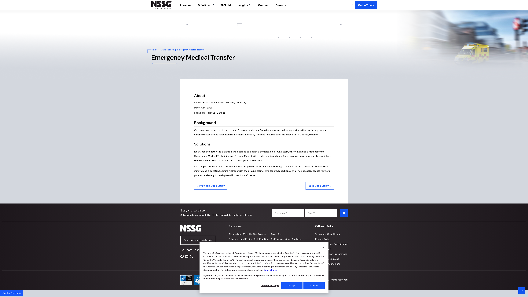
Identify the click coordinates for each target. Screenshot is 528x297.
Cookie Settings (11, 293)
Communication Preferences (331, 254)
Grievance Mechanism (327, 263)
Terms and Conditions (327, 234)
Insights (243, 5)
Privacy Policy (323, 239)
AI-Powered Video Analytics (286, 239)
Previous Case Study (212, 185)
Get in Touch (366, 5)
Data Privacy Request (327, 259)
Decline (314, 285)
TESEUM (226, 5)
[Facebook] (182, 258)
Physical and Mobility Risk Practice (248, 234)
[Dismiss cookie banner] (324, 248)
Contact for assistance (197, 240)
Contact (263, 5)
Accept (291, 285)
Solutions (204, 5)
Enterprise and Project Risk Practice (249, 239)
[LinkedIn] (186, 258)
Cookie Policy (323, 249)
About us (185, 5)
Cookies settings (270, 285)
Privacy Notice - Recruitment (331, 244)
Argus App (276, 234)
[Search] (352, 5)
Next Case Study (318, 185)
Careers (281, 5)
